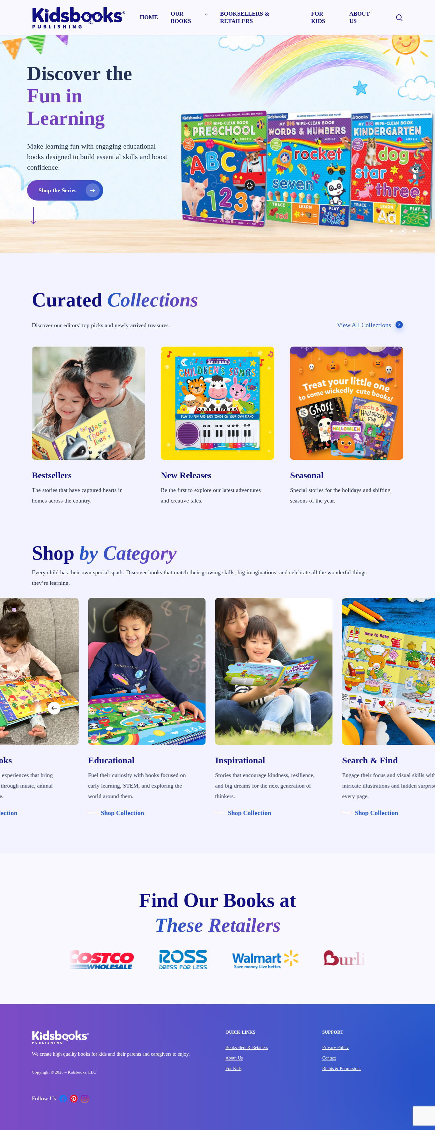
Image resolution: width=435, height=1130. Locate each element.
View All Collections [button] (364, 324)
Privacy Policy (335, 1047)
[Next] (380, 708)
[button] (187, 185)
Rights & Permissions (341, 1068)
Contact (329, 1058)
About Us (234, 1058)
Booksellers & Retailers (246, 1047)
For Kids (233, 1068)
